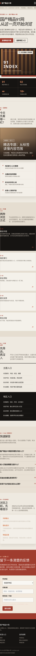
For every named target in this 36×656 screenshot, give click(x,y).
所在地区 (4, 579)
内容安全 (21, 638)
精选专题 (2, 640)
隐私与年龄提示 (23, 640)
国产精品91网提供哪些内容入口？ (12, 451)
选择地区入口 (21, 40)
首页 (1, 638)
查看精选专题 (6, 40)
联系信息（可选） (7, 596)
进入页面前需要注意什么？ (10, 464)
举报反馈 (21, 642)
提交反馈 (8, 608)
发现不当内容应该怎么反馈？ (10, 484)
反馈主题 (4, 587)
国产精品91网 (6, 3)
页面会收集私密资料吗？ (9, 478)
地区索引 (2, 642)
